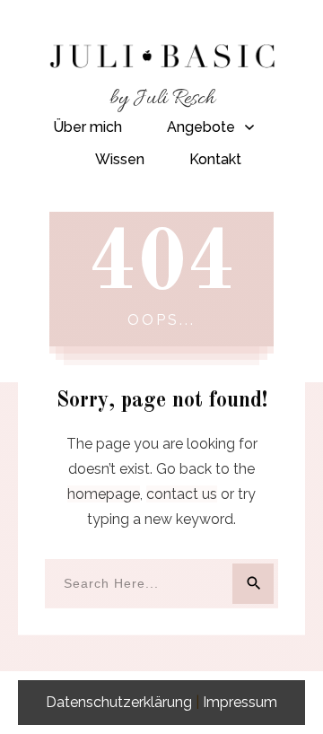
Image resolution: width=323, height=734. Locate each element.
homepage (103, 493)
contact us (181, 493)
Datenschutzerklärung (119, 702)
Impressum (240, 702)
